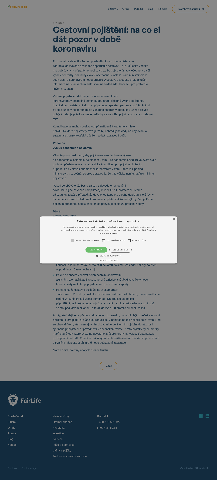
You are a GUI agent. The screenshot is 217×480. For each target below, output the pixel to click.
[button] (108, 239)
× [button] (174, 219)
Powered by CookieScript (108, 260)
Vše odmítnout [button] (120, 250)
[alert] (108, 240)
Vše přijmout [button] (96, 250)
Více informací (112, 233)
